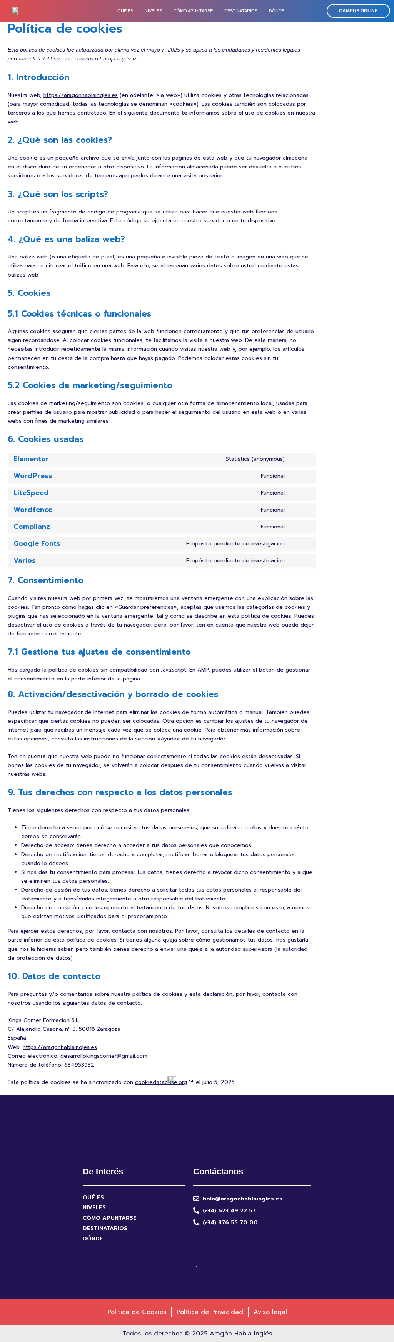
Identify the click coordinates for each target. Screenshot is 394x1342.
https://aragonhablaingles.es (80, 95)
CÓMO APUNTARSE (193, 10)
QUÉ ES (125, 10)
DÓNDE (276, 10)
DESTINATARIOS (240, 10)
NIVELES (153, 10)
